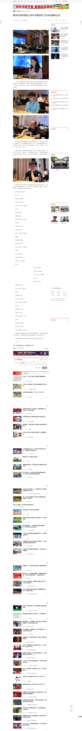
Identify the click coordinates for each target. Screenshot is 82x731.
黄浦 (31, 413)
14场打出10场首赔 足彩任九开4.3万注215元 (34, 676)
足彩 (29, 522)
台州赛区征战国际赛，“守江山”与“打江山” (33, 392)
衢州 (17, 348)
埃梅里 (32, 728)
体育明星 (29, 586)
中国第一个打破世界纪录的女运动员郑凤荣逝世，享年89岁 (64, 28)
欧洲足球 (29, 649)
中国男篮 (33, 493)
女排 (29, 453)
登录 (36, 367)
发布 (44, 367)
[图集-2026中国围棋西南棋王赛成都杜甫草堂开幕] (60, 162)
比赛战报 (30, 530)
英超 (36, 696)
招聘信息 (58, 293)
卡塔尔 (37, 493)
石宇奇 (33, 530)
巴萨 (33, 712)
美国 (34, 586)
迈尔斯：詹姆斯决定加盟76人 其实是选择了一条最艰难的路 (65, 35)
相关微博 (26, 373)
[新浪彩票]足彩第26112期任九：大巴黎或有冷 (34, 613)
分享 (59, 20)
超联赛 (28, 578)
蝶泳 (28, 570)
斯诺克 (30, 610)
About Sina (64, 291)
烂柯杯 (20, 348)
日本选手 (29, 477)
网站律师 (58, 295)
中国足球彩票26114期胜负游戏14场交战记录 (34, 416)
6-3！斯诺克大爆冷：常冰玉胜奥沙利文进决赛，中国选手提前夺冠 (65, 55)
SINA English (65, 295)
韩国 (33, 626)
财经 (25, 1)
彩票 (31, 618)
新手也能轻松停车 (64, 212)
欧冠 (36, 720)
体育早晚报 (31, 389)
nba (29, 634)
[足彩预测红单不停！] (41, 6)
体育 (22, 1)
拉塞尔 (32, 586)
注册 (60, 1)
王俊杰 (32, 657)
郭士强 (35, 657)
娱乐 (28, 1)
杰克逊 (35, 728)
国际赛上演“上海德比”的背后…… (31, 456)
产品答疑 (52, 295)
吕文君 (30, 626)
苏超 (28, 514)
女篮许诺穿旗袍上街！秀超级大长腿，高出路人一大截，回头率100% (65, 41)
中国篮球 (29, 657)
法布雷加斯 (33, 720)
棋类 (31, 381)
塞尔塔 (33, 689)
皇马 (33, 665)
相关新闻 (17, 373)
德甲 (29, 421)
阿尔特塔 (32, 673)
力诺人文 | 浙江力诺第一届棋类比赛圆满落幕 (34, 376)
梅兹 (23, 506)
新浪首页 (14, 1)
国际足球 (29, 437)
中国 (31, 477)
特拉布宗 (34, 389)
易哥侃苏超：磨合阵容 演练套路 (31, 509)
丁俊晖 (35, 610)
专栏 (41, 1)
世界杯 (39, 493)
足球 (28, 461)
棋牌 (26, 11)
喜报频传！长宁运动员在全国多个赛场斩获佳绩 (35, 565)
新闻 (18, 1)
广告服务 (58, 291)
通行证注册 (65, 293)
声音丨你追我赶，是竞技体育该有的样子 (23, 504)
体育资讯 (30, 493)
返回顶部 (71, 714)
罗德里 (33, 704)
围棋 (23, 348)
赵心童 (32, 610)
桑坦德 (32, 437)
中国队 (32, 453)
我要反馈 (46, 348)
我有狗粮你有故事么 (55, 212)
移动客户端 (65, 1)
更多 (44, 1)
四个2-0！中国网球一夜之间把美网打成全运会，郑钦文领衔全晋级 (65, 48)
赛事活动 (30, 429)
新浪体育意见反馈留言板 (57, 288)
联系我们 (52, 293)
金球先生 (36, 704)
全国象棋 (30, 469)
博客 (35, 1)
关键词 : (15, 348)
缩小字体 (41, 20)
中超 (28, 501)
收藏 (48, 20)
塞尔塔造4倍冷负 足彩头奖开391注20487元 (34, 684)
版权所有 (63, 300)
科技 (31, 1)
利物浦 (32, 649)
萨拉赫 (35, 649)
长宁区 (30, 570)
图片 (38, 1)
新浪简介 (52, 291)
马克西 (31, 634)
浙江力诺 (29, 381)
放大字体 (45, 20)
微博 (52, 20)
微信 (56, 20)
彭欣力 (30, 501)
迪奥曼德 (35, 665)
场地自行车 (31, 553)
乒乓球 (20, 506)
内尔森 (35, 673)
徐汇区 (28, 413)
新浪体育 (23, 11)
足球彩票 (32, 421)
